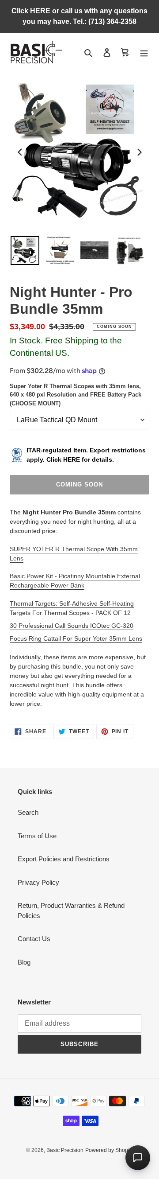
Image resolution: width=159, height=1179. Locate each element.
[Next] (138, 152)
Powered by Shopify (109, 1150)
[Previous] (20, 152)
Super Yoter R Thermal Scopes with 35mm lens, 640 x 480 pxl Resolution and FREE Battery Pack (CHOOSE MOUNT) (75, 395)
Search (28, 812)
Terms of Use (37, 836)
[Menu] (144, 52)
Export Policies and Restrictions (64, 859)
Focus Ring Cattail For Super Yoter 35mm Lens (76, 638)
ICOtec (100, 625)
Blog (24, 962)
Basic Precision (64, 1150)
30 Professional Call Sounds (50, 625)
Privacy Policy (38, 882)
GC (115, 625)
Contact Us (34, 938)
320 (128, 625)
